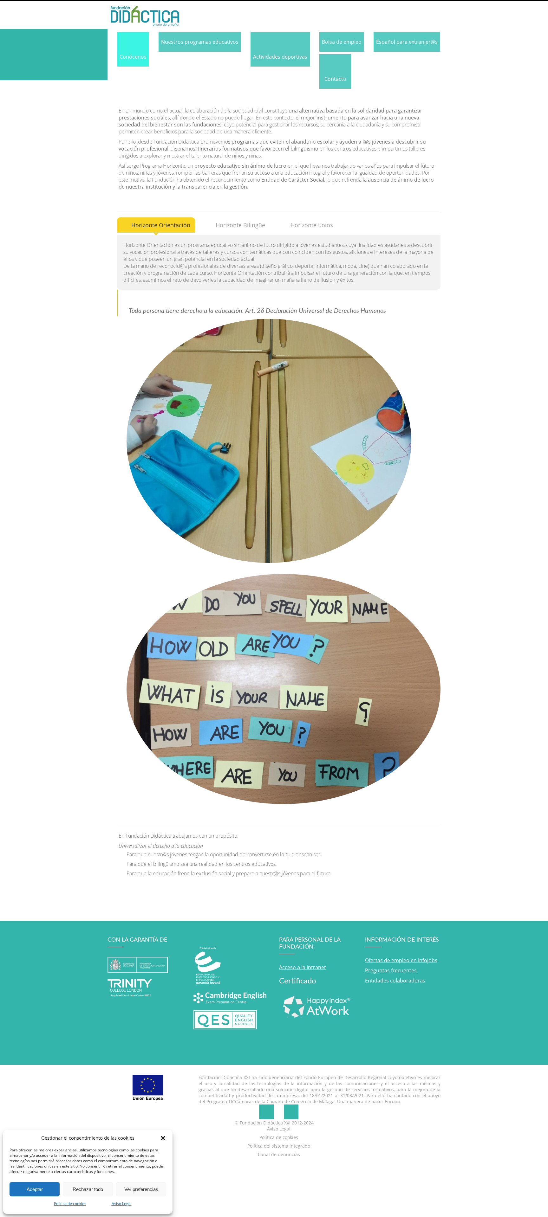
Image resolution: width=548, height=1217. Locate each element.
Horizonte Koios (311, 225)
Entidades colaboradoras (395, 980)
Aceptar (35, 1189)
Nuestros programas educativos (199, 41)
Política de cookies (70, 1203)
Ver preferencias (141, 1189)
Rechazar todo (88, 1189)
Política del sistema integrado (278, 1146)
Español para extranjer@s (407, 41)
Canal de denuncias (279, 1154)
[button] (163, 1138)
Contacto (335, 78)
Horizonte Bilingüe (240, 225)
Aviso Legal (122, 1203)
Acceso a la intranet (302, 967)
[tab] (156, 225)
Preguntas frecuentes (391, 970)
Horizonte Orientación (160, 225)
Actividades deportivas (280, 56)
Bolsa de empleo (342, 41)
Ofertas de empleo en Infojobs (401, 960)
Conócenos (133, 56)
